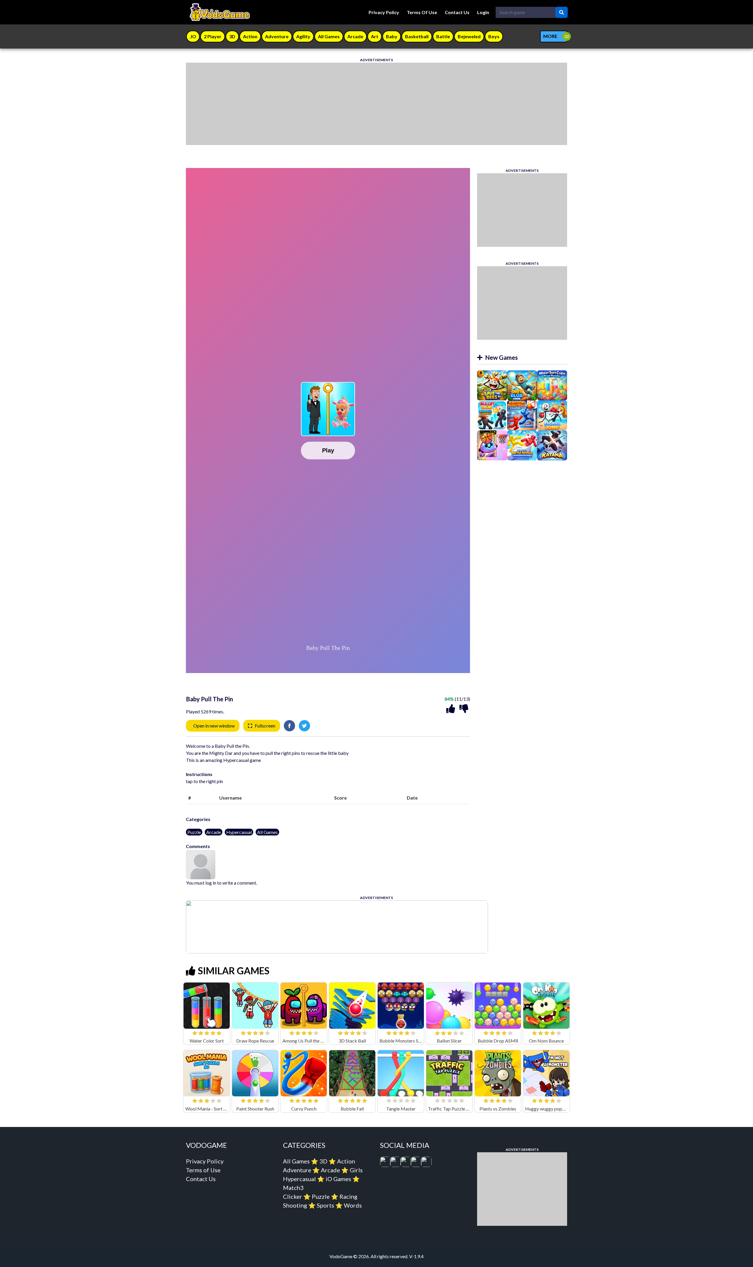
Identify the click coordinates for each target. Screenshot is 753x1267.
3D (323, 1161)
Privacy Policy (384, 12)
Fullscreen (265, 725)
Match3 (293, 1187)
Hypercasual (239, 832)
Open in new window (214, 725)
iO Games (338, 1178)
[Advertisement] (362, 104)
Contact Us (457, 12)
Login (483, 12)
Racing (348, 1196)
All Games (267, 832)
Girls (356, 1169)
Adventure (297, 1169)
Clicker (292, 1196)
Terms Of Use (422, 12)
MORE (550, 36)
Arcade (213, 832)
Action (346, 1161)
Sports (325, 1205)
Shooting (295, 1205)
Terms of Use (203, 1169)
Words (353, 1205)
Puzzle (194, 832)
